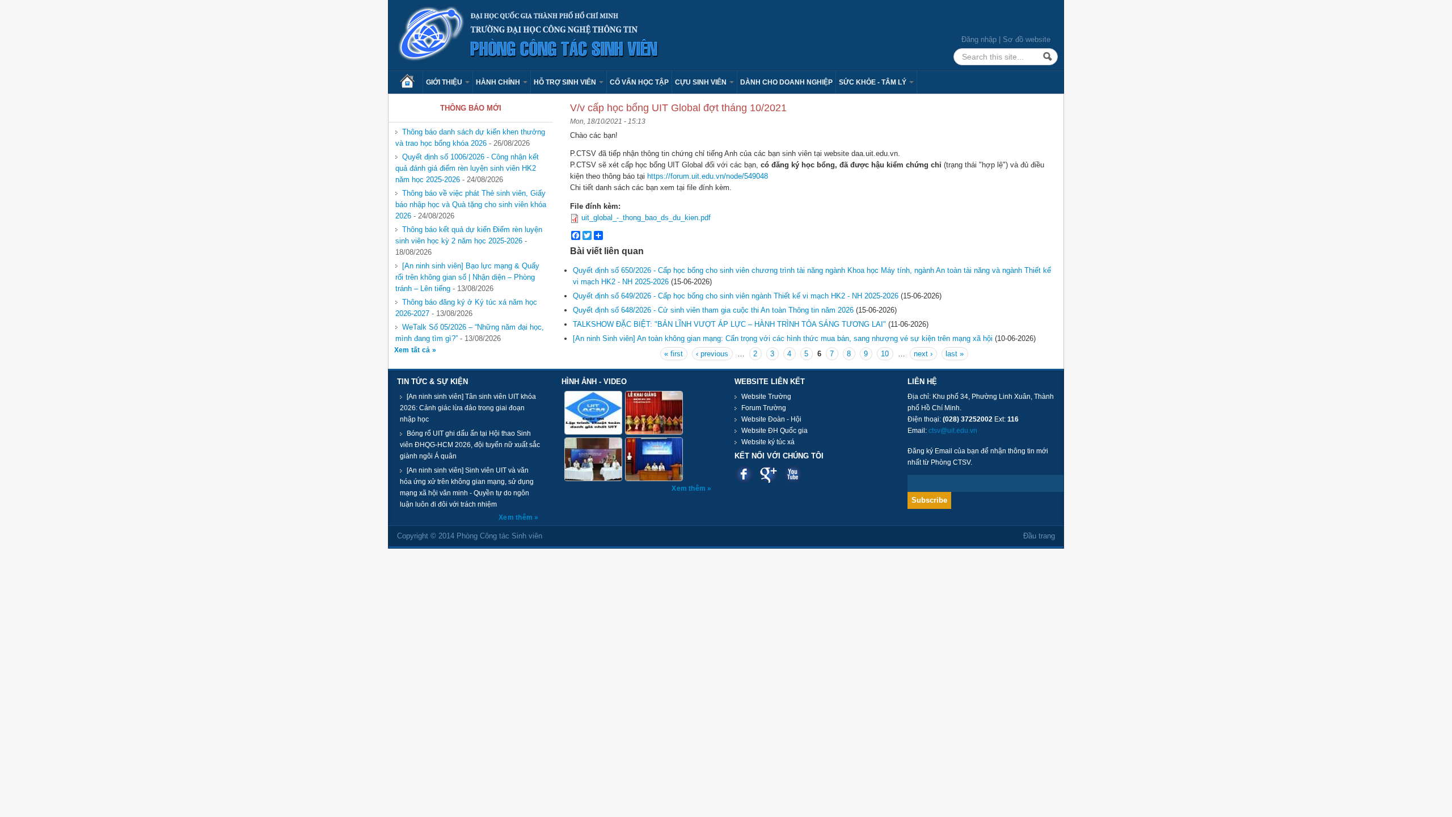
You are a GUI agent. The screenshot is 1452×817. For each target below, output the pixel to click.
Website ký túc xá (768, 442)
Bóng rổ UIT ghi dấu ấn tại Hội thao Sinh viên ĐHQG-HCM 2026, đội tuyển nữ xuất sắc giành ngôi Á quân (470, 444)
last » (955, 353)
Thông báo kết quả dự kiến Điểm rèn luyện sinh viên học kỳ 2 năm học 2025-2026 (468, 235)
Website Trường (766, 397)
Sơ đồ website (1026, 39)
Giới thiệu (445, 82)
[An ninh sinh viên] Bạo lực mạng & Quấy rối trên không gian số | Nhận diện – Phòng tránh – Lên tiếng (467, 277)
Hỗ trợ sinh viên (566, 82)
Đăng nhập (979, 39)
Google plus (768, 474)
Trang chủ (411, 82)
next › (923, 353)
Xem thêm (516, 517)
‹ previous (712, 353)
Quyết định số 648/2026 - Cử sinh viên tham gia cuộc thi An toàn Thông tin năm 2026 (713, 310)
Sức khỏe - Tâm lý (873, 82)
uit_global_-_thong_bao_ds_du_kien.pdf (646, 217)
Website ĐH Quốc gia (774, 431)
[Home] (529, 34)
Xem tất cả (413, 350)
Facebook (744, 474)
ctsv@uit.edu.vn (952, 431)
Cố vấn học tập (639, 82)
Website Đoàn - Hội (771, 419)
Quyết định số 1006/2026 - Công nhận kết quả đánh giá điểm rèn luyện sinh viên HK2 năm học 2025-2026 (467, 168)
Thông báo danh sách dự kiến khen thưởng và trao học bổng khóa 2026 (470, 138)
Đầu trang (1039, 536)
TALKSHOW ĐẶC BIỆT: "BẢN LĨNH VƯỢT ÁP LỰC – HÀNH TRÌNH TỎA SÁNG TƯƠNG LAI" (729, 324)
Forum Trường (763, 408)
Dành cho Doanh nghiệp (786, 82)
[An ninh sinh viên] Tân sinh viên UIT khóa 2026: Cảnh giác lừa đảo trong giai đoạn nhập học (468, 408)
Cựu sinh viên (701, 82)
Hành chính (499, 82)
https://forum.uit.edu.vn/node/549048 (707, 176)
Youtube (792, 474)
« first (673, 353)
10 (885, 353)
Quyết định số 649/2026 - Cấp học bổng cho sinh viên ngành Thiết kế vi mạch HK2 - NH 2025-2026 (735, 296)
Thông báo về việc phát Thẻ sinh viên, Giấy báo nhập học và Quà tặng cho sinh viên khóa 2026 (470, 204)
